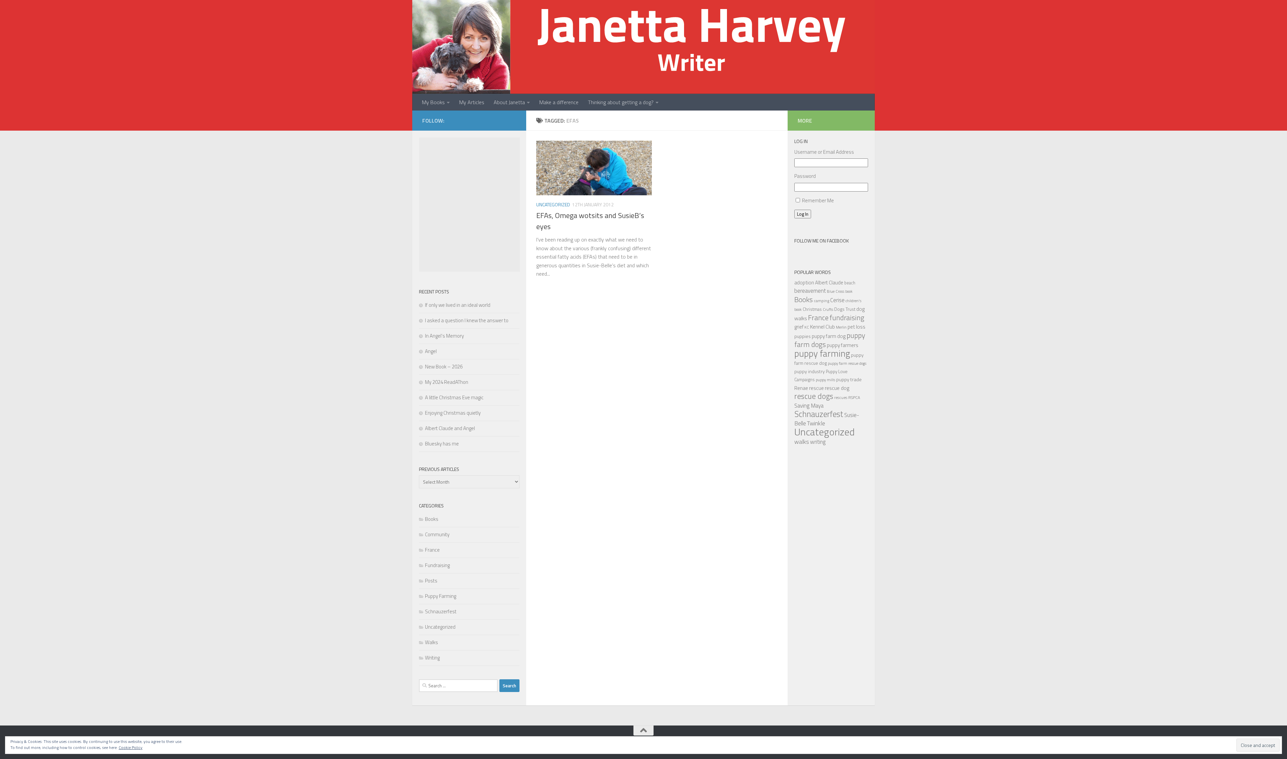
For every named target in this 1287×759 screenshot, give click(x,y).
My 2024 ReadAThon (446, 382)
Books (431, 519)
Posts (431, 580)
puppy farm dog (829, 336)
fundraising (847, 317)
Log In (802, 214)
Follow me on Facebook (821, 240)
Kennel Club (822, 327)
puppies (802, 336)
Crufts (828, 309)
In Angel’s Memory (444, 336)
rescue (816, 388)
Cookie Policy (130, 747)
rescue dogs (813, 396)
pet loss (856, 327)
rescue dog (837, 388)
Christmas (812, 309)
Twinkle (816, 423)
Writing (432, 658)
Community (437, 534)
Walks (431, 642)
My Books (433, 102)
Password (805, 176)
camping (821, 300)
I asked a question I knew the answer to (466, 320)
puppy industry (809, 371)
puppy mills (825, 380)
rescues (840, 397)
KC (806, 327)
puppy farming (822, 353)
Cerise (837, 300)
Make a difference (558, 102)
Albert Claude (829, 282)
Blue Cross (835, 291)
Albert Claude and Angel (450, 428)
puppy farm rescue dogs (847, 363)
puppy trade (849, 379)
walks (801, 441)
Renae (801, 388)
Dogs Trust (844, 309)
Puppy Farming (440, 596)
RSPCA (854, 397)
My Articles (471, 102)
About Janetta (509, 102)
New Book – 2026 (444, 366)
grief (798, 327)
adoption (804, 282)
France (432, 550)
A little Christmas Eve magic (454, 397)
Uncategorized (553, 204)
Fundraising (437, 565)
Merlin (841, 327)
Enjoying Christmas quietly (453, 413)
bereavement (810, 290)
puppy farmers (842, 345)
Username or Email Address (824, 152)
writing (818, 441)
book (848, 291)
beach (849, 282)
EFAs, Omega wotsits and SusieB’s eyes (590, 221)
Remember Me (818, 200)
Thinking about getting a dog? (621, 102)
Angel (431, 351)
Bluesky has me (442, 443)
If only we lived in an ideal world (457, 305)
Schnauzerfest (440, 611)
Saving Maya (808, 405)
